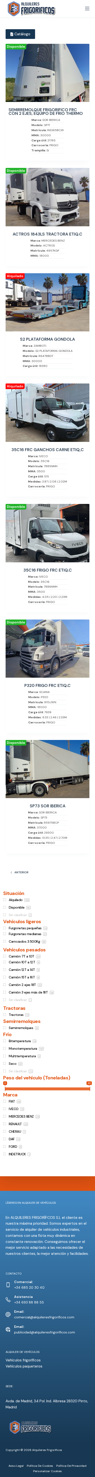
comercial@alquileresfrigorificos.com (44, 1317)
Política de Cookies (40, 1466)
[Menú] (87, 8)
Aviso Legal (16, 1466)
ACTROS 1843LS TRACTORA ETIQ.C (47, 234)
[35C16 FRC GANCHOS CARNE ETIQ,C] (47, 412)
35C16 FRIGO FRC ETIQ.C (47, 570)
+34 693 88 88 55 (29, 1302)
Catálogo (22, 34)
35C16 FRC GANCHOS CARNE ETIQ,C (47, 450)
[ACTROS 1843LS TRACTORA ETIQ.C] (47, 197)
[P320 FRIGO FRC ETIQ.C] (47, 649)
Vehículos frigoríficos (23, 1360)
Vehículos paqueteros (24, 1366)
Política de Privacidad (71, 1466)
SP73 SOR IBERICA (48, 806)
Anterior (21, 872)
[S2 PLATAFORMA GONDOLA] (47, 302)
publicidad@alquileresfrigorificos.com (44, 1332)
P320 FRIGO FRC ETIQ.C (47, 685)
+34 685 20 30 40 (29, 1287)
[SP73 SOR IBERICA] (47, 769)
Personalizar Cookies (47, 1471)
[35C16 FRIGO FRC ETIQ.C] (47, 533)
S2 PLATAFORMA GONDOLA (47, 339)
